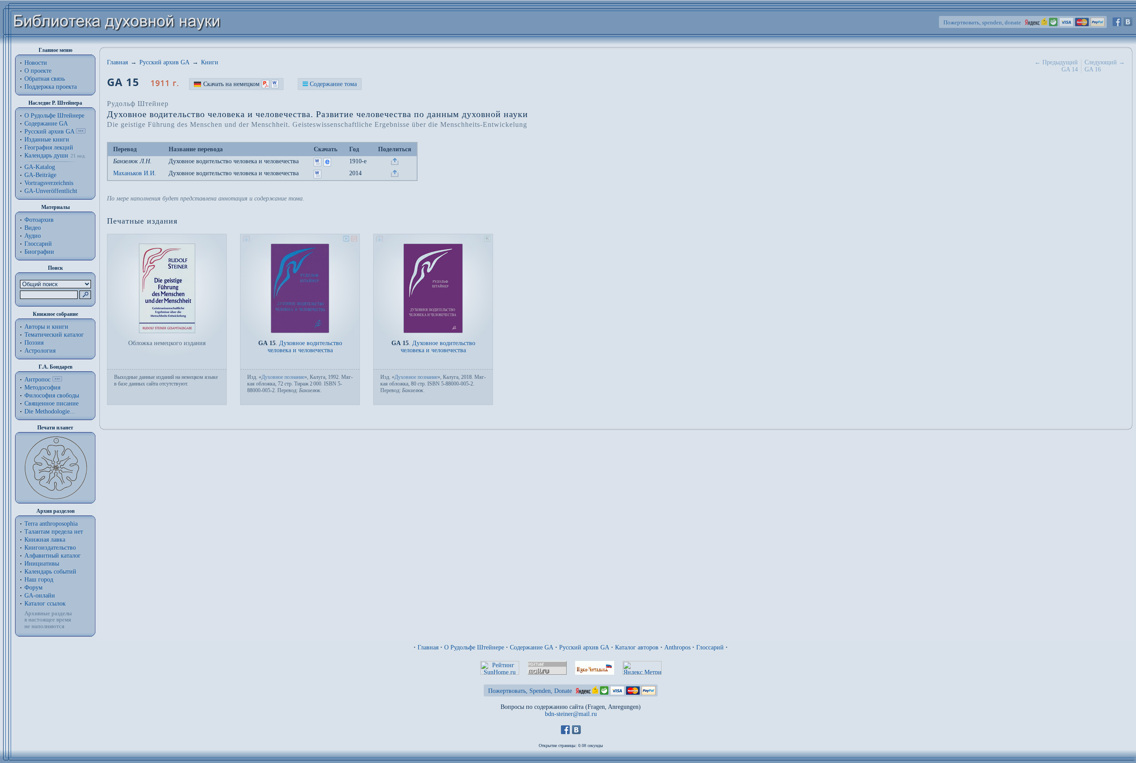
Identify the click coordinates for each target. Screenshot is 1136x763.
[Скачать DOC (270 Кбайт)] (317, 164)
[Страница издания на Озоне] (346, 239)
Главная (117, 62)
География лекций (48, 147)
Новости (35, 62)
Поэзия (33, 342)
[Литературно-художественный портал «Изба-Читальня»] (594, 672)
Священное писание (51, 403)
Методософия (42, 387)
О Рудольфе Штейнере (474, 647)
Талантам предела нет (53, 531)
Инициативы (41, 563)
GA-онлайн (39, 595)
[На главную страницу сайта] (117, 42)
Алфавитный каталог (52, 555)
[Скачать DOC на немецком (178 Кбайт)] (275, 84)
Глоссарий (38, 243)
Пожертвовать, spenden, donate (982, 22)
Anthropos (677, 647)
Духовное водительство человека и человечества (234, 161)
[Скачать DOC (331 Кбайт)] (317, 176)
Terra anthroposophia (51, 523)
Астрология (39, 350)
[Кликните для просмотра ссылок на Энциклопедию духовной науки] (57, 379)
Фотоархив (39, 219)
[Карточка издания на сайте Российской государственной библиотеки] (354, 239)
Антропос (37, 379)
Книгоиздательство (50, 547)
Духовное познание (282, 377)
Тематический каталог (54, 334)
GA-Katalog (39, 167)
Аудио (32, 235)
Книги (209, 62)
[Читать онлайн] (327, 164)
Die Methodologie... (49, 411)
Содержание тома (333, 84)
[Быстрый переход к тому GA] (81, 131)
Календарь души (46, 155)
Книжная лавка (44, 539)
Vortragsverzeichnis (48, 183)
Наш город (38, 579)
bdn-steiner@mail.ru (571, 714)
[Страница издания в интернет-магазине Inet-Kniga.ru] (487, 239)
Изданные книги (46, 139)
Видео (32, 227)
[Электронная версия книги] (246, 239)
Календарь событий (50, 571)
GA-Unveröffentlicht (50, 191)
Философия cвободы (51, 395)
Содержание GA (46, 123)
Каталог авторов (637, 647)
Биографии (39, 251)
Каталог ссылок (45, 603)
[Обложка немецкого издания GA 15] (167, 331)
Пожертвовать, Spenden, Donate (530, 691)
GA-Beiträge (40, 175)
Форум (33, 587)
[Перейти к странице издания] (300, 331)
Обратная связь (44, 78)
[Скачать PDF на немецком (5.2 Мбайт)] (265, 84)
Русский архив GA (49, 131)
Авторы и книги (46, 326)
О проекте (37, 70)
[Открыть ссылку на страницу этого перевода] (394, 163)
